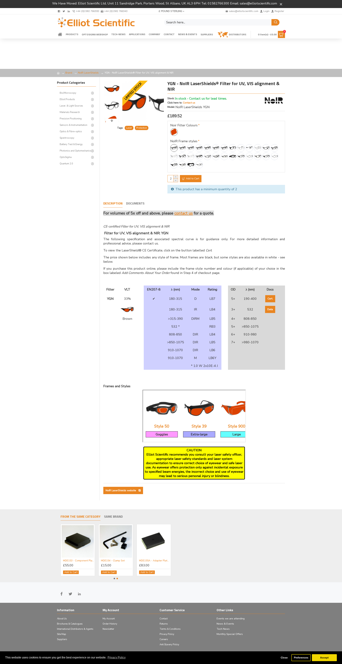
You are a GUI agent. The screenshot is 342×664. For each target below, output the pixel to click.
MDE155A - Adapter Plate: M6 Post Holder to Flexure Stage (154, 560)
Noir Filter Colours (184, 125)
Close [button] (284, 657)
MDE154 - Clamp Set (113, 560)
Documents (135, 203)
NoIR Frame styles (183, 141)
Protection (141, 128)
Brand (68, 72)
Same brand (113, 517)
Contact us (189, 102)
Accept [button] (324, 657)
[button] (112, 81)
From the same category (80, 517)
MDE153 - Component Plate (78, 560)
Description (113, 203)
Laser (129, 128)
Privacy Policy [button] (117, 657)
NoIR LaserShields (88, 72)
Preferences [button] (301, 657)
